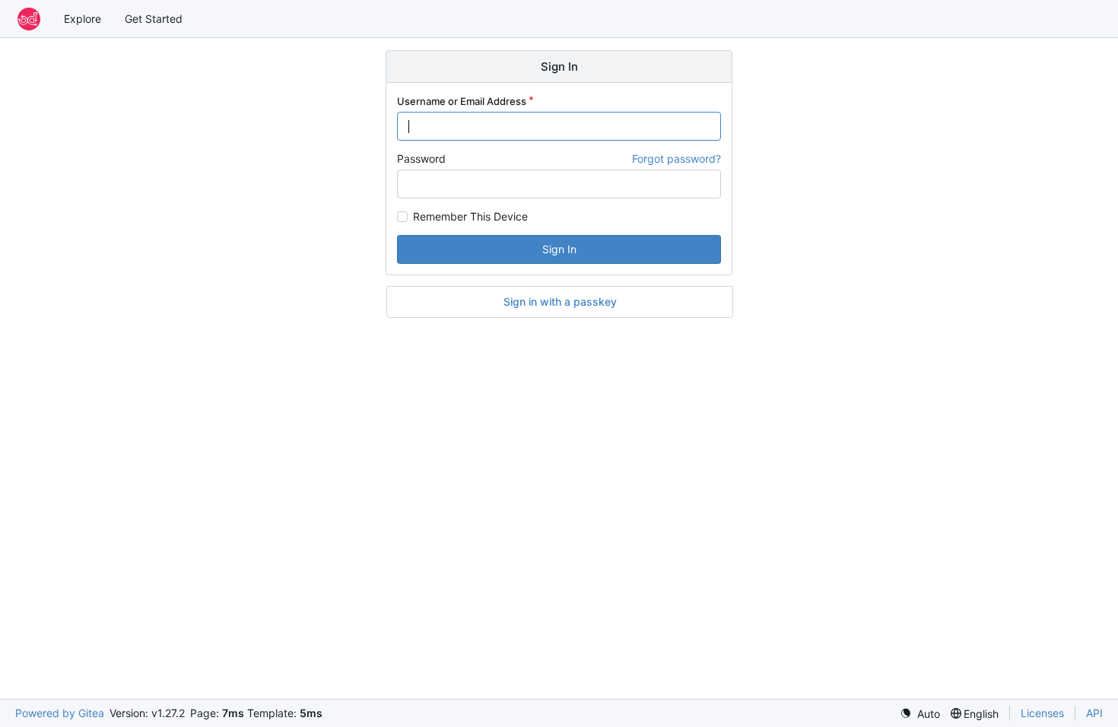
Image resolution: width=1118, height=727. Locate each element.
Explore (82, 18)
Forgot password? (676, 158)
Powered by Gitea (59, 712)
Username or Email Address (461, 101)
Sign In (559, 249)
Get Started (154, 18)
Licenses (1042, 712)
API (1094, 712)
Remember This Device (470, 216)
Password (421, 158)
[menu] (920, 713)
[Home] (29, 19)
